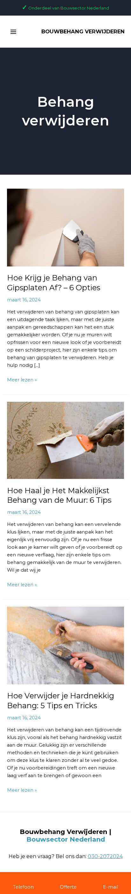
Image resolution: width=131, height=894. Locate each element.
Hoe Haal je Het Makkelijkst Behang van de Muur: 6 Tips (59, 495)
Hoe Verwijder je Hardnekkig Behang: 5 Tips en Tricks (60, 700)
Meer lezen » (22, 379)
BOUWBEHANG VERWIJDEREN (83, 31)
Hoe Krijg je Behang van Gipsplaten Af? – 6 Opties (53, 282)
